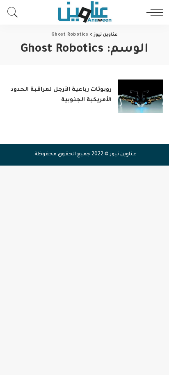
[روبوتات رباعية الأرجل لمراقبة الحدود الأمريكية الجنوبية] (140, 97)
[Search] (14, 12)
